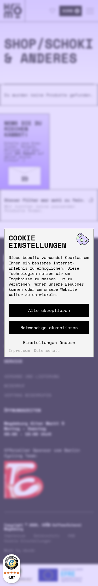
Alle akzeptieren (49, 310)
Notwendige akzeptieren (49, 327)
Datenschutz (47, 350)
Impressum (19, 350)
